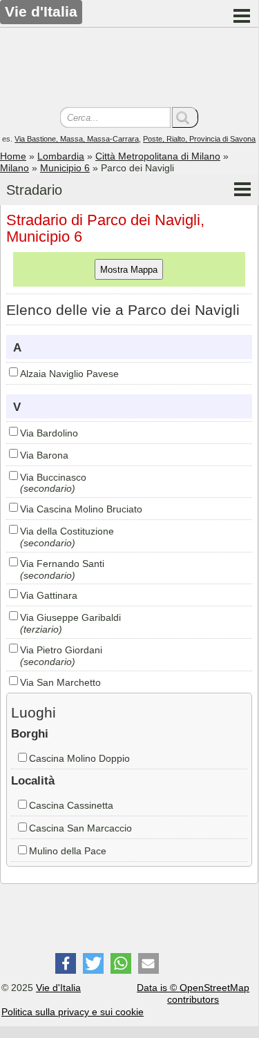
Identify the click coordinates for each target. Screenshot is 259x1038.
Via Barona (44, 455)
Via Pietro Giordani (61, 649)
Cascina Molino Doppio (79, 758)
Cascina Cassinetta (71, 805)
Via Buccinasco (53, 477)
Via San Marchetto (60, 682)
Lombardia (60, 156)
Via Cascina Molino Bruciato (81, 509)
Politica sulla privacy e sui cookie (72, 1011)
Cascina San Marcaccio (80, 828)
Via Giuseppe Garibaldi (70, 617)
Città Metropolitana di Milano (157, 156)
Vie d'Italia (58, 987)
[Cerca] (185, 117)
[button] (65, 963)
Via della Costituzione (67, 531)
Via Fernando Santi (62, 563)
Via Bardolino (49, 433)
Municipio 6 (65, 167)
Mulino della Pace (67, 850)
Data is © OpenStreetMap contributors (193, 993)
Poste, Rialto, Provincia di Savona (199, 139)
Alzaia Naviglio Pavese (69, 373)
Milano (14, 167)
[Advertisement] (129, 69)
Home (13, 156)
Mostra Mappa (128, 270)
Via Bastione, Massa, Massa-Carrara (77, 139)
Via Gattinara (48, 595)
